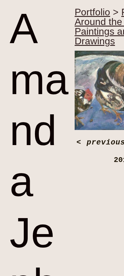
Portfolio (92, 12)
